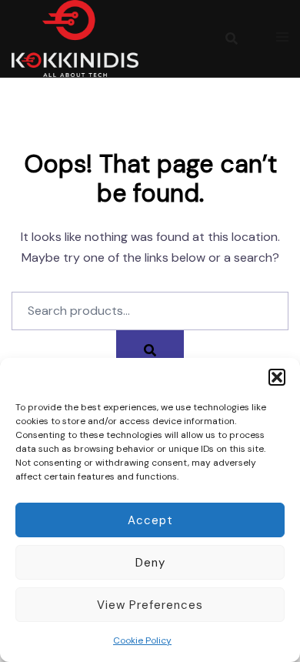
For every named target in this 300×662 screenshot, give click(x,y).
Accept (150, 520)
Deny (150, 562)
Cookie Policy (142, 640)
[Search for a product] (231, 38)
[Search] (150, 349)
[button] (277, 377)
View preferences (150, 605)
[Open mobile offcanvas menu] (282, 38)
